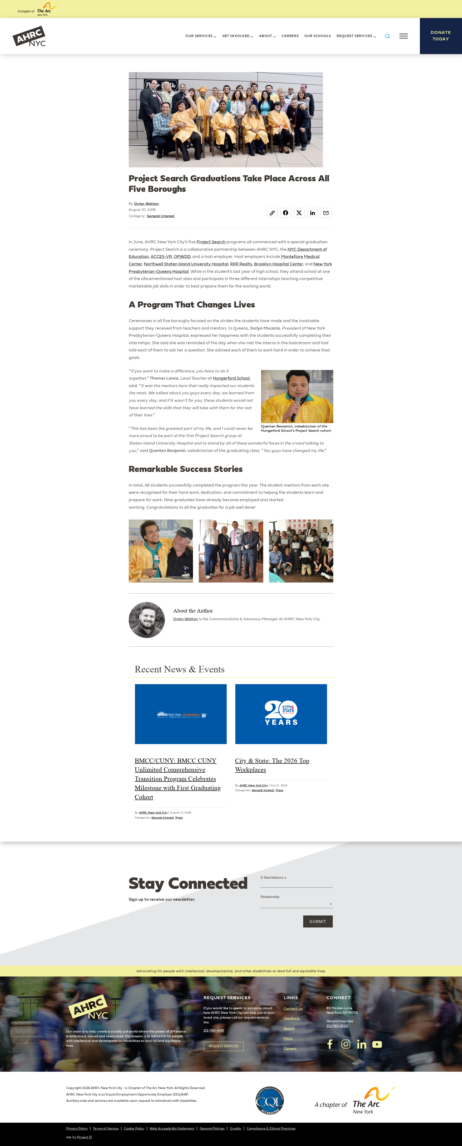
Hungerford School (231, 378)
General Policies (212, 1128)
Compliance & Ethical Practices (271, 1128)
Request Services (354, 36)
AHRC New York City (29, 36)
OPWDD (182, 257)
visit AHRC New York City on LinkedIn (361, 1044)
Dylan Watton (146, 204)
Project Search (211, 242)
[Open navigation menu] (403, 36)
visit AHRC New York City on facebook (330, 1044)
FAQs (288, 1038)
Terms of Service (105, 1128)
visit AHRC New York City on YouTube (377, 1044)
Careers (290, 36)
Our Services (199, 36)
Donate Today (441, 36)
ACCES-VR (161, 257)
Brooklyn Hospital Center (278, 264)
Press (179, 817)
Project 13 (84, 1137)
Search (289, 1028)
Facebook (285, 213)
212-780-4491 (214, 1030)
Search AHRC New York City (387, 36)
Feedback (292, 1018)
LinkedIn (312, 213)
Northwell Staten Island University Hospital (186, 264)
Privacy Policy (77, 1128)
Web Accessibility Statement (172, 1128)
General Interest (161, 216)
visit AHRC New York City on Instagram (346, 1044)
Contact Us (293, 1008)
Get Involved (236, 36)
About (265, 36)
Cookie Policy (134, 1128)
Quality (235, 1128)
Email (326, 213)
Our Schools (317, 36)
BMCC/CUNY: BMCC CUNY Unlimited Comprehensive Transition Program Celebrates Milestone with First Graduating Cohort (178, 778)
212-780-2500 (337, 1026)
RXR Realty (241, 264)
